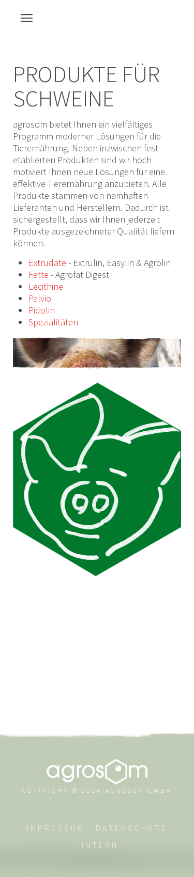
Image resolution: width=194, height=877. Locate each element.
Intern (100, 845)
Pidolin (41, 310)
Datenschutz (132, 828)
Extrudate (47, 263)
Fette (38, 274)
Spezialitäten (53, 322)
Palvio (39, 298)
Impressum (56, 828)
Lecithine (45, 286)
